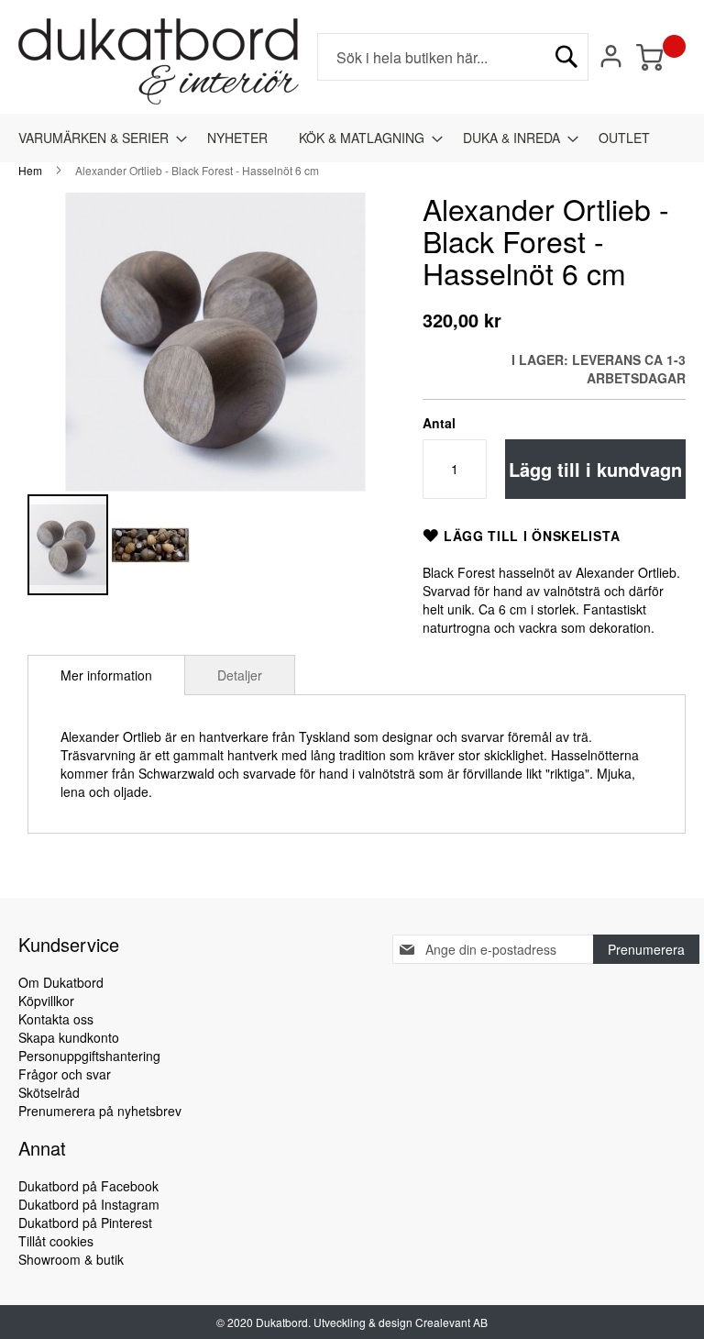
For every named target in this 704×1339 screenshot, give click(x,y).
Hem (30, 170)
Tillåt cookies (56, 1241)
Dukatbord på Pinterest (85, 1222)
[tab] (106, 675)
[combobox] (453, 57)
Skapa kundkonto (68, 1037)
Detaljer (239, 675)
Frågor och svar (64, 1074)
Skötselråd (49, 1092)
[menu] (352, 138)
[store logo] (158, 61)
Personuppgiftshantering (89, 1055)
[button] (150, 544)
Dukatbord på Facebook (88, 1186)
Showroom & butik (71, 1259)
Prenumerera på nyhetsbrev (100, 1110)
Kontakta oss (56, 1019)
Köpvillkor (46, 1000)
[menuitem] (97, 138)
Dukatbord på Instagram (89, 1204)
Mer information (106, 675)
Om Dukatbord (61, 982)
